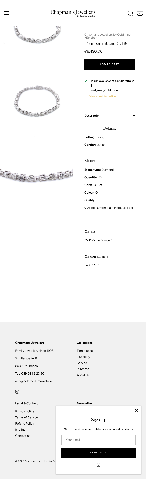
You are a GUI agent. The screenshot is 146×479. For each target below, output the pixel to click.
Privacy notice (24, 411)
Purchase (83, 369)
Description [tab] (92, 115)
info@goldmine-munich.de (33, 381)
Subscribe (98, 452)
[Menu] (6, 13)
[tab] (109, 213)
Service (82, 363)
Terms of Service (26, 417)
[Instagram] (98, 464)
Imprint (20, 429)
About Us (83, 375)
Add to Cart (109, 64)
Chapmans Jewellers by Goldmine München (107, 36)
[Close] (136, 410)
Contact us (22, 435)
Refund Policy (24, 423)
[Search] (130, 13)
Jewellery (83, 357)
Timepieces (85, 350)
